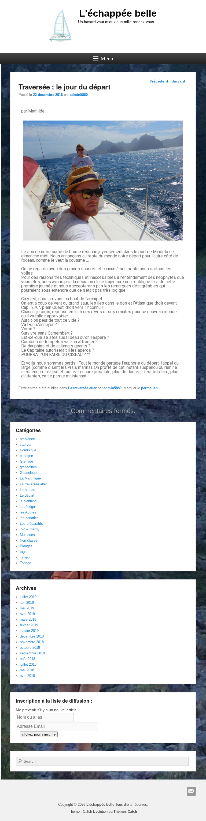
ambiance (27, 439)
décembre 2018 (32, 636)
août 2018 (27, 659)
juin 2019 (27, 603)
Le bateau (27, 490)
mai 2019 (27, 608)
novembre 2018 (32, 642)
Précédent (156, 81)
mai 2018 (27, 670)
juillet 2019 (28, 597)
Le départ (27, 495)
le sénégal (28, 507)
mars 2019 (28, 619)
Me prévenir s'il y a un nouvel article (46, 710)
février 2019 (29, 625)
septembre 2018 (32, 653)
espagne (26, 456)
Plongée (26, 546)
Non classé (28, 540)
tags (23, 552)
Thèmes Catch (125, 811)
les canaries (29, 518)
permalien (149, 388)
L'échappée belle (118, 13)
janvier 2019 (29, 631)
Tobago (25, 563)
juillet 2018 (28, 664)
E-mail (191, 791)
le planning (28, 501)
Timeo (25, 557)
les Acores (28, 512)
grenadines (28, 467)
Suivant (180, 81)
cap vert (26, 445)
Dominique (28, 450)
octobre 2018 (30, 648)
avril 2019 (27, 614)
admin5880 (79, 95)
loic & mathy (29, 529)
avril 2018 (27, 676)
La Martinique (30, 478)
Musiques (27, 535)
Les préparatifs (31, 524)
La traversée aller (82, 388)
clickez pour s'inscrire (39, 734)
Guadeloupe (29, 473)
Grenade (26, 461)
